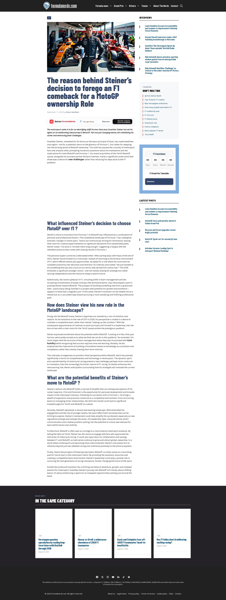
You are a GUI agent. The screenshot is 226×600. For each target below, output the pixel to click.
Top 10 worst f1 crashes (154, 100)
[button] (181, 5)
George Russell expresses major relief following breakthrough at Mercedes (161, 38)
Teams (144, 5)
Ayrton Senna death (153, 96)
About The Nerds (161, 5)
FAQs (171, 593)
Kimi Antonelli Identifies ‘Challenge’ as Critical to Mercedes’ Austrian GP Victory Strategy (162, 70)
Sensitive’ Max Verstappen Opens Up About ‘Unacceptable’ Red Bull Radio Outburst (160, 48)
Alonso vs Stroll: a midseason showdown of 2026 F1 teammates (92, 542)
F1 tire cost (149, 115)
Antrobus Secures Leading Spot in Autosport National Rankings (159, 249)
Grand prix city (151, 123)
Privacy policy (133, 593)
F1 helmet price (151, 119)
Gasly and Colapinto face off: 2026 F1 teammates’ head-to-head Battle (131, 542)
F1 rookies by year (152, 111)
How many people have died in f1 (158, 107)
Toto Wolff (149, 134)
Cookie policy (162, 593)
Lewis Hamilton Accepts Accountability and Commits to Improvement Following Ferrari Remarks (161, 28)
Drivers (132, 5)
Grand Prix (118, 5)
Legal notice (122, 593)
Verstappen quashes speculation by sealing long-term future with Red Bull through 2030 (51, 544)
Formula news (102, 5)
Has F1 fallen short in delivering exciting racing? (171, 541)
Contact (174, 5)
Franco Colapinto (152, 127)
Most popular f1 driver (154, 130)
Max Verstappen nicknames (156, 103)
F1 (49, 18)
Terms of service (148, 593)
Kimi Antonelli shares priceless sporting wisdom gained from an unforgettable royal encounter (161, 59)
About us (111, 593)
